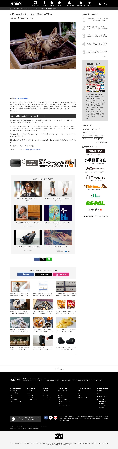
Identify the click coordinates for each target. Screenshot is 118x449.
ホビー (79, 395)
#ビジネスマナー (87, 135)
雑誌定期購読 (71, 418)
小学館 (65, 418)
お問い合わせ (98, 416)
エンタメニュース (82, 397)
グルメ (59, 393)
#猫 (32, 18)
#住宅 (100, 138)
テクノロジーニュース (15, 401)
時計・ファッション (63, 399)
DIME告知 (99, 390)
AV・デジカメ (13, 390)
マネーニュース (47, 399)
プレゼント (100, 393)
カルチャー (80, 393)
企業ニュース (103, 396)
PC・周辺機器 (13, 399)
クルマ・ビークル (62, 390)
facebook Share (37, 259)
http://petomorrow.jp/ (33, 149)
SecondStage (102, 401)
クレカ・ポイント (47, 397)
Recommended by (61, 251)
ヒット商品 (30, 395)
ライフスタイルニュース (64, 405)
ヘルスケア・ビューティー (65, 401)
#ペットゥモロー (87, 138)
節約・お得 (45, 395)
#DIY (95, 138)
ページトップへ (59, 369)
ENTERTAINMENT (85, 388)
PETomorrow (102, 405)
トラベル (60, 395)
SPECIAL (102, 399)
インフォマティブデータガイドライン (85, 416)
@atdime (26, 274)
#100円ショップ (95, 129)
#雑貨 (102, 135)
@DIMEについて (64, 416)
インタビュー (30, 397)
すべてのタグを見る (101, 142)
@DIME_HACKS (44, 274)
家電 (11, 395)
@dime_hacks (62, 274)
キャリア (29, 390)
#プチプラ (86, 132)
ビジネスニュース (31, 399)
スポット (80, 390)
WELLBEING (102, 403)
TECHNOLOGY (16, 388)
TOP (11, 9)
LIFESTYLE (63, 388)
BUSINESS (32, 388)
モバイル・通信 (14, 393)
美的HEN (101, 408)
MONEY (46, 388)
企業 (28, 393)
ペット (27, 9)
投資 (44, 393)
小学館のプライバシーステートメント (84, 418)
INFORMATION (103, 388)
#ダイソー (93, 132)
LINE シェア (49, 259)
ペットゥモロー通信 (21, 98)
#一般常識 (86, 129)
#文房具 (96, 135)
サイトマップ (72, 416)
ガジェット (12, 397)
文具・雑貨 (61, 397)
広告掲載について (98, 418)
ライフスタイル (18, 9)
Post (43, 259)
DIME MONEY (46, 390)
